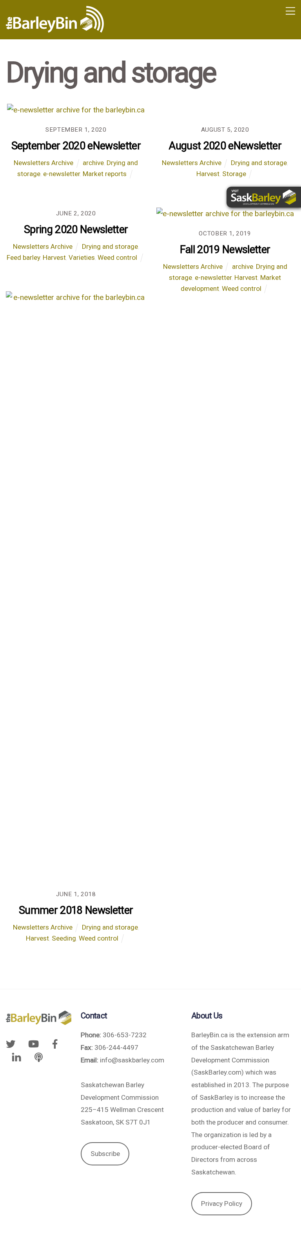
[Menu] (290, 11)
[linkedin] (16, 1057)
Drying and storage (259, 163)
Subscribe (105, 1154)
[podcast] (38, 1057)
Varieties (82, 257)
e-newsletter (61, 174)
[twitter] (12, 1043)
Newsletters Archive (43, 163)
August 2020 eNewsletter (225, 146)
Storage (234, 174)
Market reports (105, 174)
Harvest (207, 174)
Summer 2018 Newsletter (76, 910)
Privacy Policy (221, 1203)
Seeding (64, 938)
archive (93, 163)
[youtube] (33, 1043)
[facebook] (54, 1043)
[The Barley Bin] (55, 29)
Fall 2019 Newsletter (225, 249)
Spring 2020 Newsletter (76, 229)
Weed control (117, 257)
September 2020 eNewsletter (76, 146)
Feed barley (23, 257)
